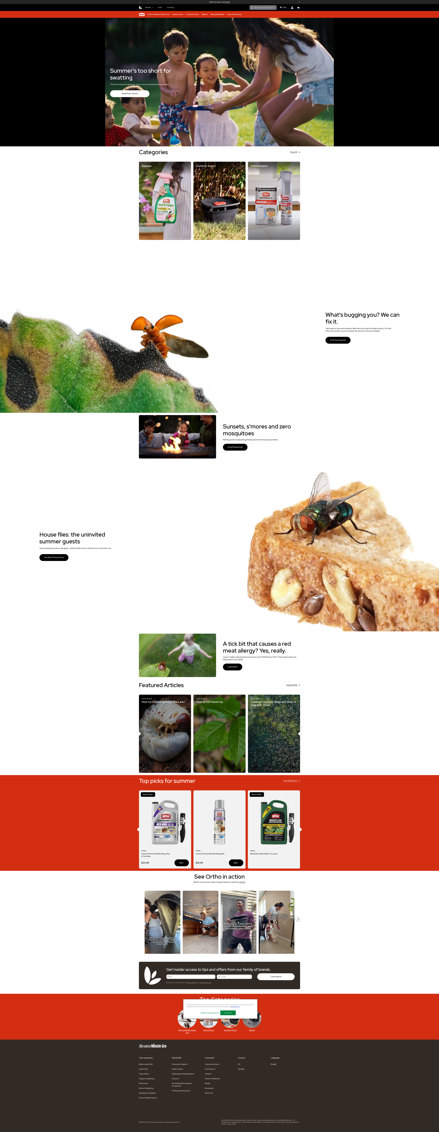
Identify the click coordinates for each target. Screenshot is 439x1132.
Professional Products (181, 1090)
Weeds (205, 14)
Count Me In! (275, 976)
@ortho (242, 882)
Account (175, 1078)
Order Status (177, 1069)
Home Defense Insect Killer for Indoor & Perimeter (154, 855)
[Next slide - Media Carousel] (298, 919)
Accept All (228, 1013)
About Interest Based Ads (266, 1120)
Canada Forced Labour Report (252, 1122)
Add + (288, 862)
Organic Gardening (146, 1078)
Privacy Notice (191, 982)
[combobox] (263, 7)
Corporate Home (212, 1064)
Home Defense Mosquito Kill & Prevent (208, 855)
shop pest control (130, 93)
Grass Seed (144, 1074)
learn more (233, 667)
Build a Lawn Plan (146, 1064)
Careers (208, 1074)
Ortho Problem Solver (148, 1098)
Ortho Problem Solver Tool (159, 14)
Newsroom (209, 1088)
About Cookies (251, 1120)
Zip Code (222, 976)
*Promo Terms (231, 1124)
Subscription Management (183, 1074)
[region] (220, 1009)
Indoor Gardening (146, 1088)
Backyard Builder (217, 14)
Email (169, 976)
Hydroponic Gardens (147, 1093)
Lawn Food (143, 1069)
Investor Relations (212, 1078)
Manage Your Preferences (210, 1013)
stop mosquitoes (235, 447)
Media (207, 1083)
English (274, 1064)
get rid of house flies (54, 557)
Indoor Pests (178, 14)
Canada (241, 1069)
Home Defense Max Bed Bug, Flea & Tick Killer (264, 855)
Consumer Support (180, 1064)
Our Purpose (210, 1069)
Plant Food (143, 1083)
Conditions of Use (205, 982)
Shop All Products (234, 14)
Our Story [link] (170, 7)
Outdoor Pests (192, 14)
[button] (140, 2)
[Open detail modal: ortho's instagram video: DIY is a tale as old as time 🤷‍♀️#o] (276, 922)
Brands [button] (148, 7)
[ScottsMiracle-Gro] (140, 7)
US (239, 1064)
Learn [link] (160, 7)
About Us (209, 1093)
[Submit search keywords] (252, 8)
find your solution (338, 340)
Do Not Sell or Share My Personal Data (233, 1120)
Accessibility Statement (284, 1120)
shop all (293, 152)
